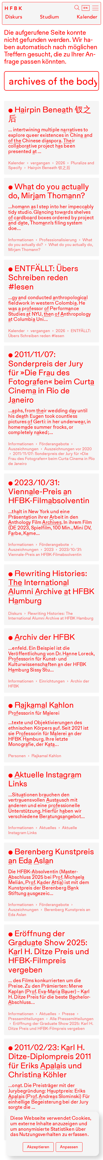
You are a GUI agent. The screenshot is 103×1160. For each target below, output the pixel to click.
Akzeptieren (38, 1146)
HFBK (14, 8)
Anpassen (69, 1146)
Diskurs (13, 17)
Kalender (87, 17)
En (86, 8)
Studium (49, 17)
